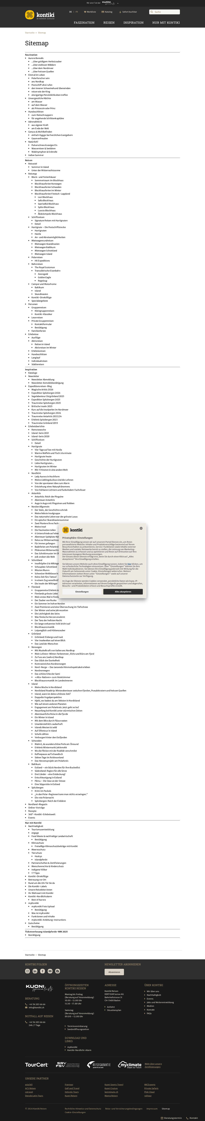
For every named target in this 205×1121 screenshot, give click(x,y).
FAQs (149, 1013)
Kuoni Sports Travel (114, 1084)
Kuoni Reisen (71, 1096)
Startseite (30, 32)
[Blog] (57, 971)
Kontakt (151, 1010)
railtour (148, 1096)
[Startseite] (39, 14)
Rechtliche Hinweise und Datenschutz (83, 1108)
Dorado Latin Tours (34, 1096)
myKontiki (72, 1047)
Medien (150, 1006)
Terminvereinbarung (77, 1026)
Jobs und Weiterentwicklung (160, 1002)
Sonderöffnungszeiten (78, 1029)
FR (77, 12)
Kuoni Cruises (111, 1088)
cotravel (29, 1092)
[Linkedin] (35, 971)
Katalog (108, 12)
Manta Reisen (111, 1096)
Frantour (69, 1084)
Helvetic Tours (72, 1092)
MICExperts (149, 1084)
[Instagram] (27, 971)
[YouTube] (50, 971)
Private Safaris (151, 1088)
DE (70, 12)
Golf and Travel (72, 1088)
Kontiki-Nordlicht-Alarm (79, 1050)
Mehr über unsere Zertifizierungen (153, 1065)
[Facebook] (42, 971)
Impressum (152, 1108)
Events (150, 999)
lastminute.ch (111, 1092)
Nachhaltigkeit (154, 995)
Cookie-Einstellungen (75, 1112)
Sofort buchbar (129, 12)
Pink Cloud (149, 1092)
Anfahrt (111, 1007)
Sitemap (166, 1108)
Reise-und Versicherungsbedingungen (123, 1108)
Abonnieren (114, 972)
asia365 (28, 1084)
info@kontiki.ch (36, 1007)
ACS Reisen (30, 1088)
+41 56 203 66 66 (37, 1004)
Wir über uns (153, 991)
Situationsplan (114, 1010)
